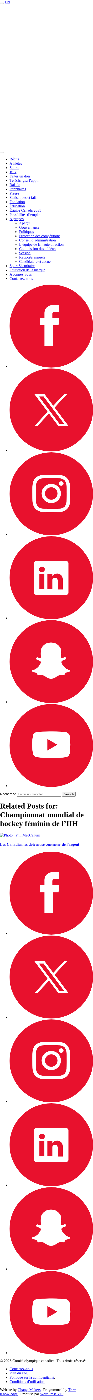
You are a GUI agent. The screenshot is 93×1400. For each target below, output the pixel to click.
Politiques (26, 232)
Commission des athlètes (37, 249)
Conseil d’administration (37, 240)
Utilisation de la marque (27, 270)
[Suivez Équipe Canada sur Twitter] (51, 450)
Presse (14, 193)
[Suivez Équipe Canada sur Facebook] (51, 366)
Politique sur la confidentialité (32, 1377)
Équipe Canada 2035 (25, 210)
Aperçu (24, 223)
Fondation (17, 202)
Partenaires (18, 189)
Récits (14, 159)
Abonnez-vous (21, 274)
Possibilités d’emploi (25, 215)
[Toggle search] (2, 152)
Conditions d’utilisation (27, 1382)
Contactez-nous (21, 279)
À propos (17, 219)
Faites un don (20, 176)
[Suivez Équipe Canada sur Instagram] (51, 534)
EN (7, 2)
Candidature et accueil (35, 261)
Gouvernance (29, 227)
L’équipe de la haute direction (41, 244)
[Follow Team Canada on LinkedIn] (51, 618)
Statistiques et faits (23, 197)
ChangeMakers (29, 1390)
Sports (14, 168)
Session (25, 253)
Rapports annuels (32, 257)
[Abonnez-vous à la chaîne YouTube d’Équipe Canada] (51, 786)
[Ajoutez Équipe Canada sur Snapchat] (51, 702)
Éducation (17, 206)
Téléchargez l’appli (24, 180)
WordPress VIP (51, 1394)
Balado (15, 185)
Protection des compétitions (39, 236)
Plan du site (18, 1373)
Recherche (8, 794)
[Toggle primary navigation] (2, 3)
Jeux (13, 172)
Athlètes (16, 163)
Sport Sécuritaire (22, 266)
